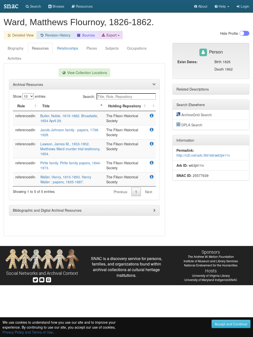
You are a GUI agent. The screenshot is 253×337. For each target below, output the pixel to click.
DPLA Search (191, 124)
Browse (58, 6)
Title (46, 105)
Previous (120, 191)
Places (91, 48)
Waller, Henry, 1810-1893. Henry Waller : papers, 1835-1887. (65, 179)
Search (35, 6)
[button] (222, 6)
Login (244, 6)
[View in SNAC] (151, 115)
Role (21, 105)
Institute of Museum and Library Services (211, 261)
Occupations (137, 48)
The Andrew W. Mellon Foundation (211, 256)
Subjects (112, 48)
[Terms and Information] (48, 279)
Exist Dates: (187, 61)
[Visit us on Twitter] (35, 279)
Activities (14, 58)
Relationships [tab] (67, 48)
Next (148, 191)
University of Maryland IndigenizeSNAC (210, 280)
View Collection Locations (86, 72)
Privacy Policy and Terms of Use (27, 332)
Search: (89, 96)
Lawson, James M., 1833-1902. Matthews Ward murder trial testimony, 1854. (70, 148)
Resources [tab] (40, 48)
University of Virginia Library (211, 275)
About (202, 6)
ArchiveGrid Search (196, 114)
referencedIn (25, 115)
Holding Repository (124, 105)
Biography (15, 48)
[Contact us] (42, 279)
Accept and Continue (231, 323)
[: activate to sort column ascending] (151, 106)
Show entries (29, 96)
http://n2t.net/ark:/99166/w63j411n (203, 155)
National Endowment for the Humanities (210, 265)
